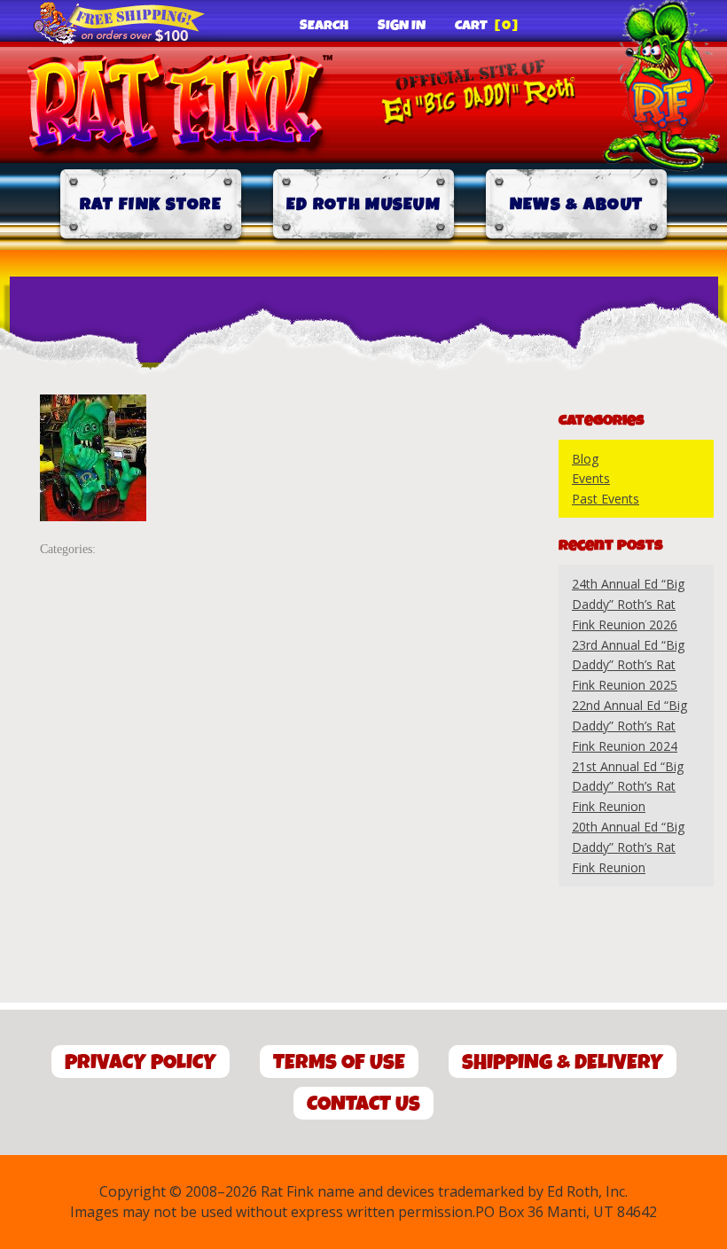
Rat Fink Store (151, 204)
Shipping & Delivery (562, 1062)
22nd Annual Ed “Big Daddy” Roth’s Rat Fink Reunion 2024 (629, 725)
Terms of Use (339, 1062)
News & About (577, 204)
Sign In (402, 25)
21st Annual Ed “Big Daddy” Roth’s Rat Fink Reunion (628, 787)
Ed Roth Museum (363, 204)
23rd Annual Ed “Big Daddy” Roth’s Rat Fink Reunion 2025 (628, 665)
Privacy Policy (140, 1062)
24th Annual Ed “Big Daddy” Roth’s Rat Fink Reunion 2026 (628, 604)
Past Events (605, 498)
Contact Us (363, 1104)
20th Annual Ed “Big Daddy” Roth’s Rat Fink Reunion (628, 847)
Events (591, 478)
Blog (585, 458)
